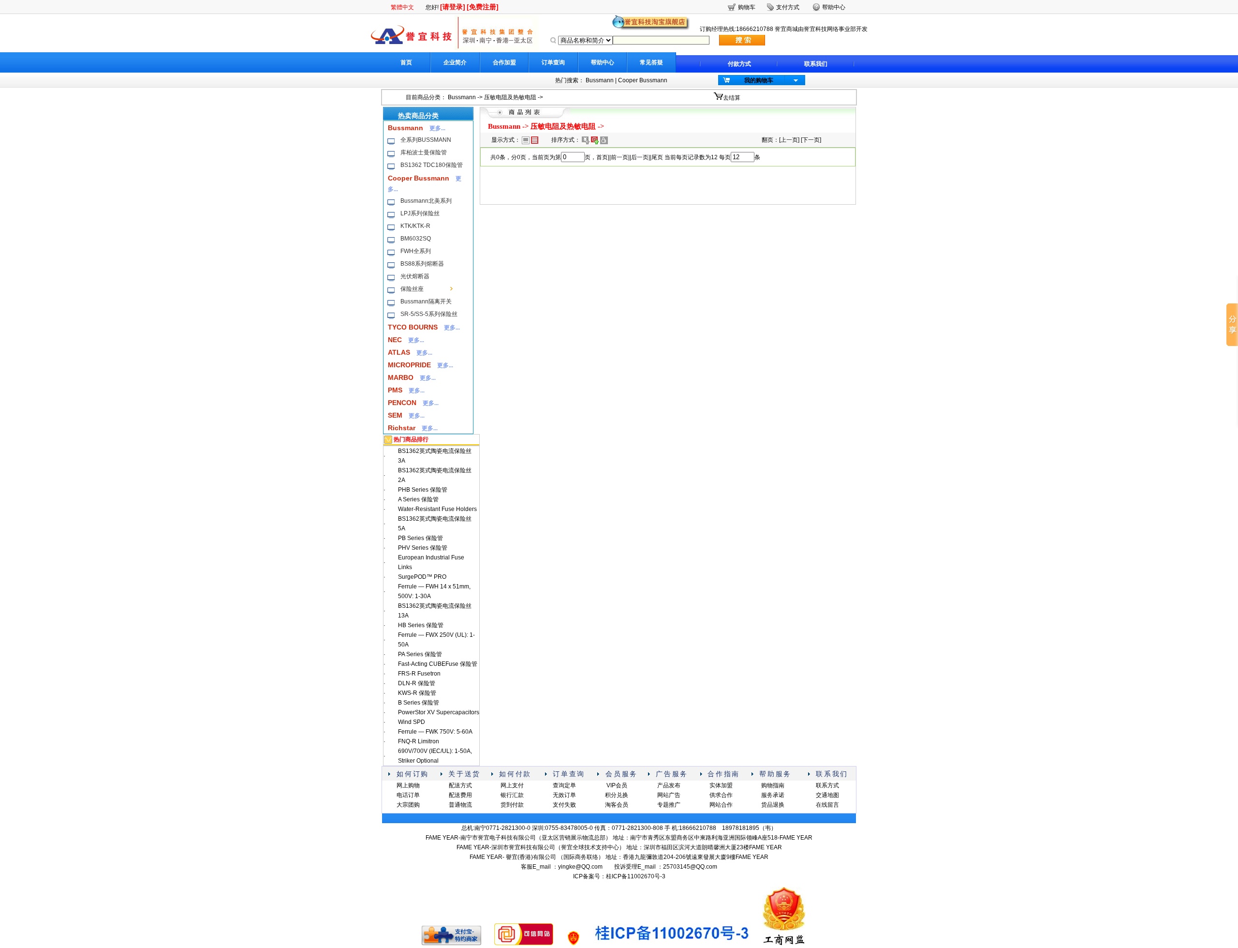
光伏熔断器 (414, 276)
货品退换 (772, 804)
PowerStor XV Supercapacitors (438, 712)
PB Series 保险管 (420, 538)
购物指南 (772, 785)
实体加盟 (721, 785)
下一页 (811, 139)
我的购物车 (758, 80)
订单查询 (553, 62)
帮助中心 (602, 62)
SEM (395, 415)
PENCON (402, 402)
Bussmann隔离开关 (426, 301)
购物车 (746, 7)
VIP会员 (616, 785)
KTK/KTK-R (415, 226)
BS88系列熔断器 (422, 263)
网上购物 (408, 785)
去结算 (731, 97)
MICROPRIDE (409, 365)
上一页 (789, 139)
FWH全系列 (415, 251)
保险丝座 (412, 289)
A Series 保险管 (418, 499)
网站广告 (668, 795)
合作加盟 (504, 62)
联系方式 (827, 785)
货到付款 (512, 804)
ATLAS (399, 352)
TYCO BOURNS (413, 327)
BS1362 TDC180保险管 (431, 165)
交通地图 (827, 795)
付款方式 (739, 63)
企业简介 (455, 62)
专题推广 (668, 804)
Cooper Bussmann (642, 80)
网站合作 (721, 804)
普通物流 (460, 804)
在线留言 (827, 804)
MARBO (400, 377)
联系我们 (815, 63)
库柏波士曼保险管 (423, 152)
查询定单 (564, 785)
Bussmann (600, 80)
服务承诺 (772, 795)
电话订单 (408, 795)
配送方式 (460, 785)
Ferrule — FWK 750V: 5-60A (435, 731)
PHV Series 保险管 (422, 547)
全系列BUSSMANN (425, 139)
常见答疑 (651, 62)
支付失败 (564, 804)
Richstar (401, 428)
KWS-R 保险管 (417, 693)
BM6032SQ (415, 238)
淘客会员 (616, 804)
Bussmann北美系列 (426, 200)
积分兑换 (616, 795)
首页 (406, 62)
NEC (395, 340)
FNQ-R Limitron (418, 741)
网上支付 (512, 785)
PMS (395, 390)
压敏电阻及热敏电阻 (510, 97)
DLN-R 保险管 (416, 683)
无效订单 (564, 795)
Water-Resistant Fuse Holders (437, 509)
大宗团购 (408, 804)
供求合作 (721, 795)
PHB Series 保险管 (422, 489)
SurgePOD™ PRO (422, 576)
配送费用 (460, 795)
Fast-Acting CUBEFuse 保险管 (437, 664)
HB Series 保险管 (420, 625)
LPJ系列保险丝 (420, 213)
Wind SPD (411, 722)
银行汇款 (512, 795)
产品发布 (668, 785)
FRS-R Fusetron (419, 673)
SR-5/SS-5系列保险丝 (428, 314)
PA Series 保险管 (420, 654)
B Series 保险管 (418, 702)
